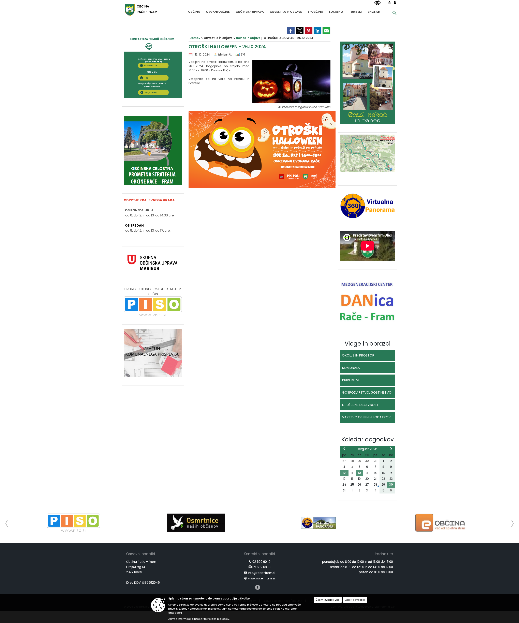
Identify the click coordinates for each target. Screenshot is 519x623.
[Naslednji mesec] (391, 448)
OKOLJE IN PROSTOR (358, 355)
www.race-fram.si (261, 578)
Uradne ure (383, 553)
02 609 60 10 (261, 562)
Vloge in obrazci (368, 343)
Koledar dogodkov (367, 439)
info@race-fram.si (261, 573)
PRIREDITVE (351, 380)
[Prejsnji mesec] (344, 448)
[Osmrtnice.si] (196, 523)
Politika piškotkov (218, 619)
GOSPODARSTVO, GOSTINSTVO (366, 392)
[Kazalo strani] (389, 2)
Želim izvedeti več (328, 600)
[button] (7, 523)
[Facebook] (257, 587)
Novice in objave (248, 38)
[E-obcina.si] (441, 523)
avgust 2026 (367, 449)
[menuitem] (194, 11)
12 (359, 473)
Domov (195, 38)
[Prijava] (395, 2)
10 (344, 473)
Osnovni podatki (140, 553)
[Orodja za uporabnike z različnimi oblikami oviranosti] (377, 3)
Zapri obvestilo (355, 600)
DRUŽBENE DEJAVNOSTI (360, 404)
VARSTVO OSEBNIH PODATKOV (366, 417)
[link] (291, 30)
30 (391, 485)
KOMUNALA (351, 367)
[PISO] (73, 523)
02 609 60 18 (261, 567)
